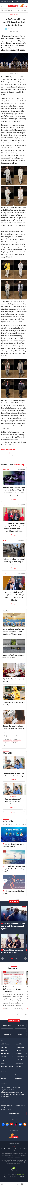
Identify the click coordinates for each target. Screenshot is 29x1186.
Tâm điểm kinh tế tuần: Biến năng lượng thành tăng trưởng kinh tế (14, 869)
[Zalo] (20, 1124)
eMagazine (24, 824)
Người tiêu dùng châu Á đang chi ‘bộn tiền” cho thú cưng (13, 801)
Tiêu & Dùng (15, 1)
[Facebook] (3, 1124)
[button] (24, 812)
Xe (21, 1)
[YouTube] (11, 1124)
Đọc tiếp (6, 611)
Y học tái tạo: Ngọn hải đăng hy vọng (14, 892)
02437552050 (7, 1109)
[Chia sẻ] (26, 1184)
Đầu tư (13, 10)
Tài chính (20, 10)
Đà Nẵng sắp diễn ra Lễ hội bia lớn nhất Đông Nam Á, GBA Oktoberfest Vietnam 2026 (13, 632)
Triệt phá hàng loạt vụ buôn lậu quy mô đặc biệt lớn (12, 951)
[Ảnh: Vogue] (14, 53)
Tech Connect (7, 1034)
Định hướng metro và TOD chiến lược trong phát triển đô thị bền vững (12, 989)
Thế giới (4, 505)
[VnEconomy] (7, 185)
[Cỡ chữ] (18, 1184)
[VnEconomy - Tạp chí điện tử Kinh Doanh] (14, 1020)
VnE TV (26, 1)
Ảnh (2, 1075)
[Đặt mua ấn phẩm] (23, 5)
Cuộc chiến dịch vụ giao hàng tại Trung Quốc (14, 704)
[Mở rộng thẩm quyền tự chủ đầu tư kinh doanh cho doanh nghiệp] (14, 913)
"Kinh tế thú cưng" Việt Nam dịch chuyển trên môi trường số (13, 727)
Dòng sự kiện (14, 968)
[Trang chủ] (2, 10)
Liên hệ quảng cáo (14, 1113)
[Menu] (2, 1184)
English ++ (21, 1034)
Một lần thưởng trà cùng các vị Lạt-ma (13, 680)
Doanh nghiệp (6, 469)
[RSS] (24, 1124)
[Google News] (22, 1184)
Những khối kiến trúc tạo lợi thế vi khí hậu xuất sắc (14, 657)
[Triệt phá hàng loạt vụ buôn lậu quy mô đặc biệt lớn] (12, 941)
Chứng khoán (5, 1)
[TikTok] (16, 1124)
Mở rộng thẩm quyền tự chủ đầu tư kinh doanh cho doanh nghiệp (13, 926)
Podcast (10, 824)
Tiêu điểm (7, 10)
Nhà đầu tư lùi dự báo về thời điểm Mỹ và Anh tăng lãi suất (14, 561)
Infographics (17, 824)
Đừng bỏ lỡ (7, 753)
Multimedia (8, 821)
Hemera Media (21, 1174)
